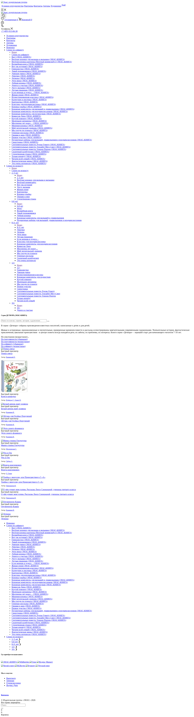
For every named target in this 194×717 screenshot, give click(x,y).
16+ (18, 308)
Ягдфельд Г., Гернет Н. (13, 400)
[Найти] (2, 708)
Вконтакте (11, 678)
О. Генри (9, 473)
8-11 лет (20, 227)
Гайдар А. (9, 461)
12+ (18, 267)
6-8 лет (20, 206)
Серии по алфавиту (20, 55)
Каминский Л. (10, 357)
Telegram (10, 681)
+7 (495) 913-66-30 (9, 31)
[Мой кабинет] (2, 23)
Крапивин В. (10, 412)
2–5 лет (20, 178)
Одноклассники (13, 683)
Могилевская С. (11, 449)
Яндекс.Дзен (12, 685)
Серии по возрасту (20, 170)
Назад (14, 52)
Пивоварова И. (11, 486)
